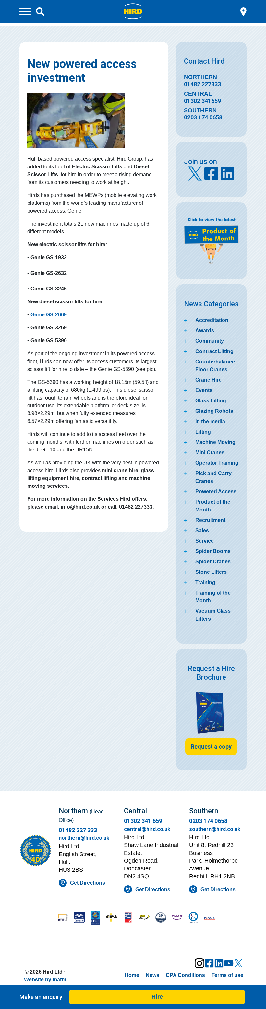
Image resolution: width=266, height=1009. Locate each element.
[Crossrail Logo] (79, 918)
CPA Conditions (185, 975)
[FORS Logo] (95, 918)
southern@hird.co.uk (214, 829)
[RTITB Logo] (62, 918)
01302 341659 (202, 100)
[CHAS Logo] (177, 918)
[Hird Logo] (132, 11)
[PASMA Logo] (209, 918)
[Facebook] (209, 963)
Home (132, 975)
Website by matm (45, 979)
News (152, 975)
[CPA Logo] (111, 918)
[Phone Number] (243, 11)
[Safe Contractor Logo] (160, 918)
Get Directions (87, 883)
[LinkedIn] (219, 963)
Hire (157, 996)
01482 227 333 (78, 830)
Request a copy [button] (211, 746)
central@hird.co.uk (147, 829)
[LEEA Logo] (128, 918)
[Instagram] (199, 963)
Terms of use (227, 975)
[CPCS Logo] (193, 918)
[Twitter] (238, 963)
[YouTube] (229, 963)
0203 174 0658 (203, 117)
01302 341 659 (143, 821)
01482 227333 (202, 84)
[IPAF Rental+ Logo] (144, 918)
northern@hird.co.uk (84, 838)
